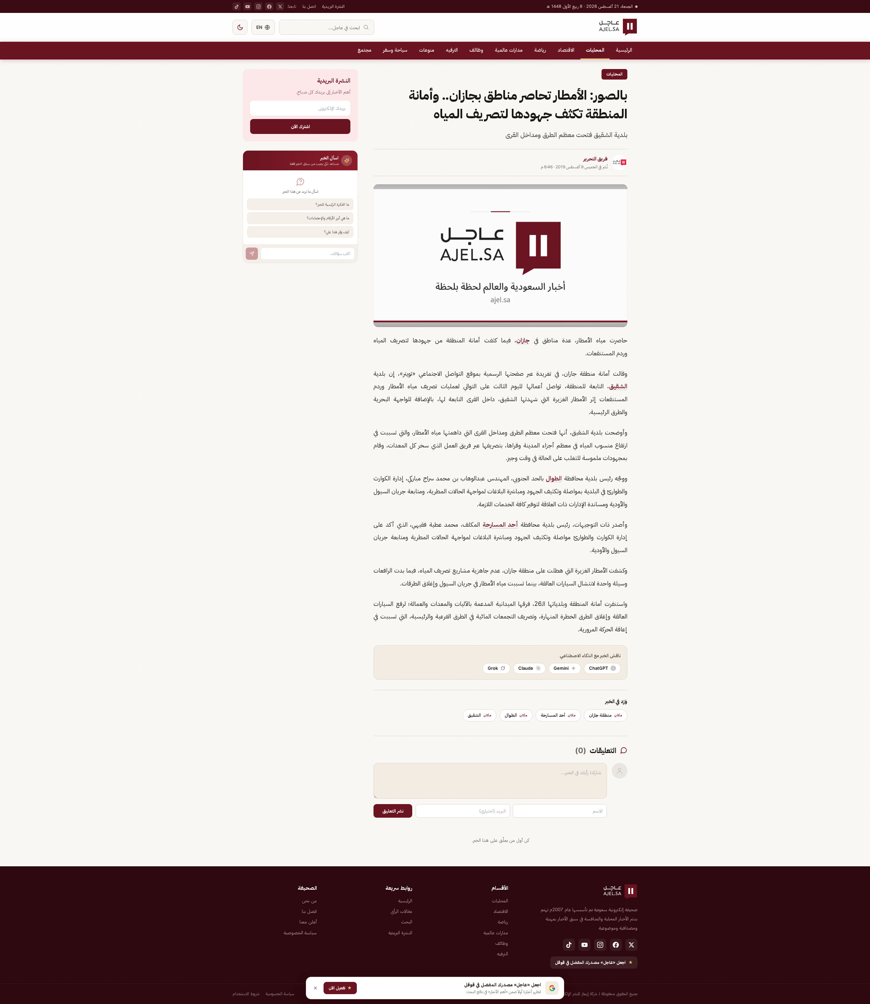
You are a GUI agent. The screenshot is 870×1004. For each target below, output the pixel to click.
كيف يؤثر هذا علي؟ (336, 231)
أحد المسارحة (500, 524)
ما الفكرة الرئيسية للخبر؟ (332, 204)
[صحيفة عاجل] (618, 27)
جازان (523, 340)
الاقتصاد (566, 50)
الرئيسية (624, 50)
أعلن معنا (308, 921)
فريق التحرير (596, 159)
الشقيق (618, 386)
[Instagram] (258, 6)
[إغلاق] (315, 988)
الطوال (554, 478)
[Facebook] (269, 6)
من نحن (309, 900)
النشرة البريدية (333, 6)
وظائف (476, 50)
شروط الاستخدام (246, 993)
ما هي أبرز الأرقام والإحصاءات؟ (328, 218)
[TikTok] (236, 6)
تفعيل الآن (340, 987)
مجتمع (364, 50)
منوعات (426, 50)
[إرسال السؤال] (252, 254)
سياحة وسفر (395, 50)
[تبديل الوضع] (239, 27)
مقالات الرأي (401, 911)
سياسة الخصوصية (300, 932)
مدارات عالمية (509, 50)
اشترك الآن (300, 126)
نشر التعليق (392, 811)
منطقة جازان (605, 715)
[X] (280, 6)
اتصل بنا (309, 6)
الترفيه (452, 50)
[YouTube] (247, 6)
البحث (406, 921)
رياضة (540, 50)
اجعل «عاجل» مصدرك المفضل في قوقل (594, 962)
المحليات (595, 50)
